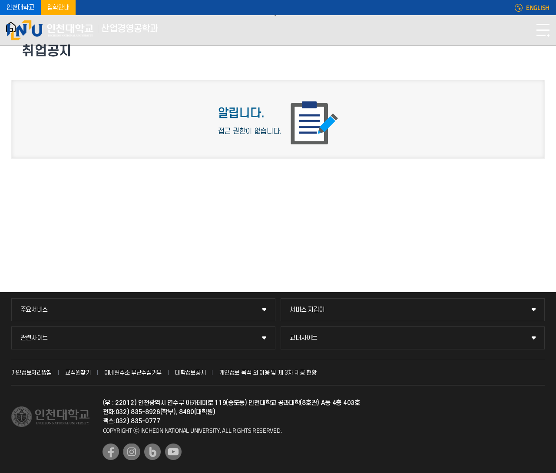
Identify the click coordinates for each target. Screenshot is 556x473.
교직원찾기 (78, 372)
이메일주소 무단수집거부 (133, 372)
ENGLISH (537, 8)
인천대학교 (20, 7)
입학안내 (58, 7)
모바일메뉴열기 (543, 30)
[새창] (111, 452)
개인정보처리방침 (31, 372)
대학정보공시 (190, 372)
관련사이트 (34, 338)
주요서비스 (34, 309)
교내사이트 (304, 338)
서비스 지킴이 (307, 309)
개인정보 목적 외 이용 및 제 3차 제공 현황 (268, 372)
